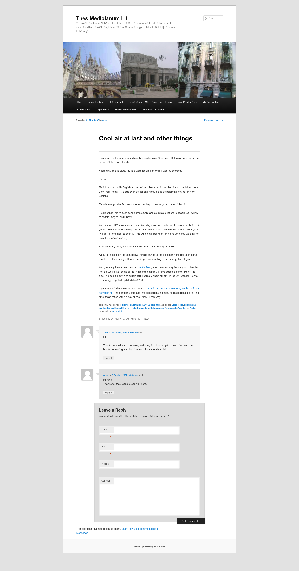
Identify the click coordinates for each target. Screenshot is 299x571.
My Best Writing (211, 102)
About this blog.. (96, 102)
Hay (129, 307)
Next (219, 119)
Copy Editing (103, 109)
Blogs (174, 304)
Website (105, 463)
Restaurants (171, 307)
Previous (207, 119)
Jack (105, 332)
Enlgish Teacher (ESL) (126, 109)
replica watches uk (33, 564)
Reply (108, 357)
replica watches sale (73, 560)
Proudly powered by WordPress (149, 546)
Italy (144, 304)
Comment (106, 480)
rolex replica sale (215, 560)
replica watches (134, 568)
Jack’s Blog (144, 267)
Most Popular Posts (187, 102)
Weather (182, 307)
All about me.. (84, 109)
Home (80, 102)
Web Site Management (154, 109)
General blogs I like (116, 307)
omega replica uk (130, 560)
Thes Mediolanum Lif (101, 18)
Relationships (157, 307)
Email (106, 447)
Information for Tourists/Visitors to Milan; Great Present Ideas (141, 102)
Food (180, 304)
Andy (104, 120)
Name (106, 430)
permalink (117, 311)
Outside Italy (154, 304)
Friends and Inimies (131, 304)
